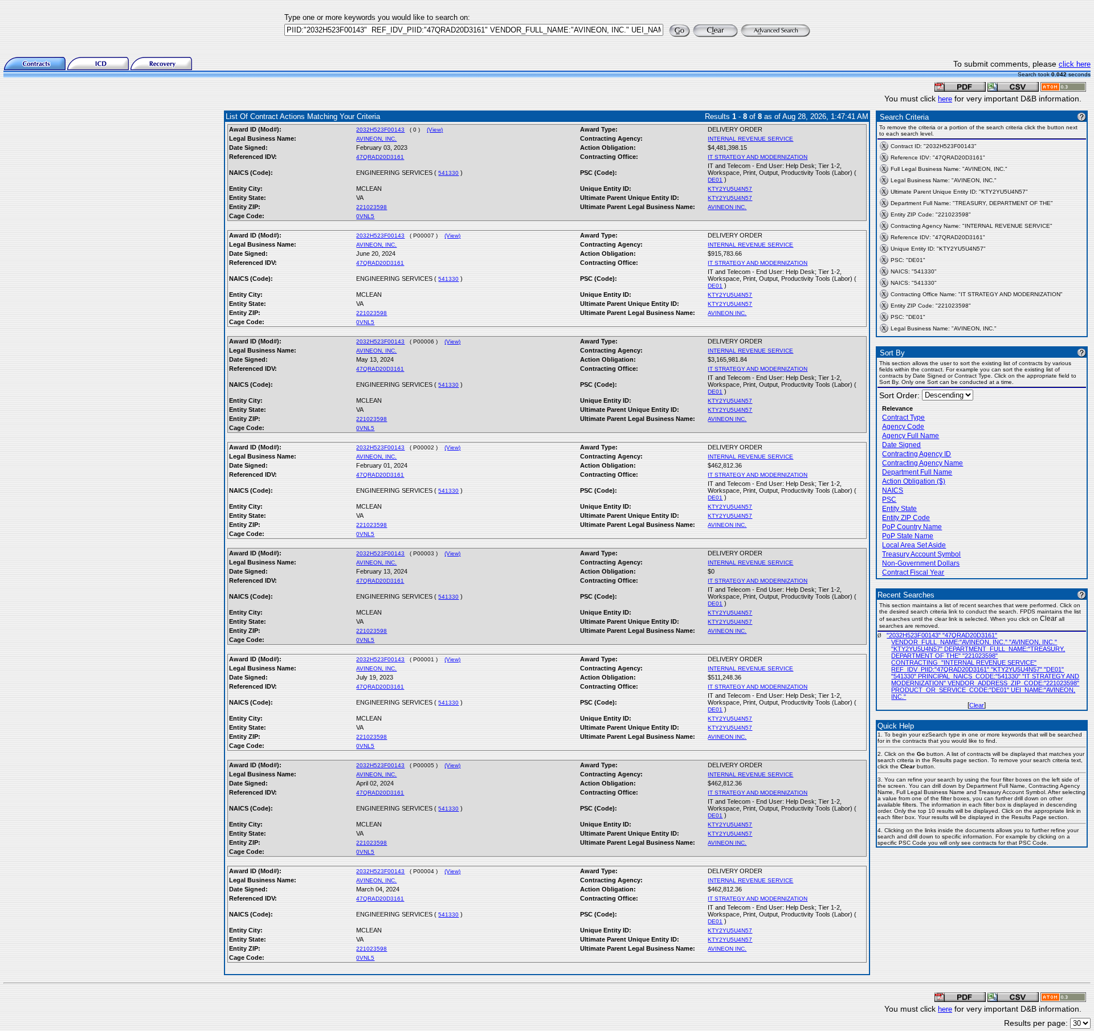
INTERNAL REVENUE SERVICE (750, 139)
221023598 (371, 207)
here (945, 99)
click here (1075, 64)
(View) (435, 129)
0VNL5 (365, 216)
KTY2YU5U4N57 (730, 189)
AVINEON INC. (727, 207)
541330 (448, 173)
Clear (976, 705)
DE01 (715, 180)
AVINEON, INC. (376, 139)
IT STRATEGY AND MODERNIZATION (757, 157)
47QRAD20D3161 (380, 157)
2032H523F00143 (380, 129)
